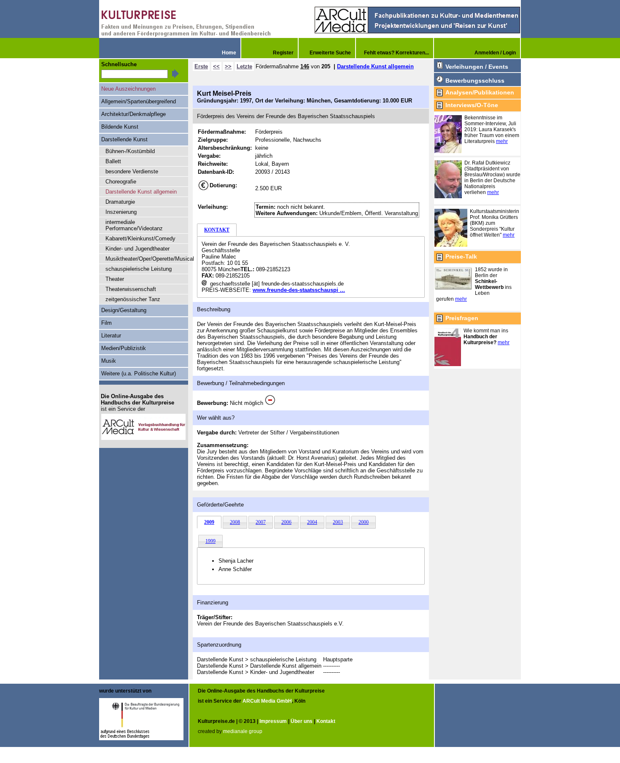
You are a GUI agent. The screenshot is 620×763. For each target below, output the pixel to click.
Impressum (273, 721)
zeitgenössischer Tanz (132, 299)
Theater (114, 279)
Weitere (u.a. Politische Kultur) (138, 373)
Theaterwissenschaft (130, 289)
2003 (338, 522)
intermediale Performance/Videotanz (134, 225)
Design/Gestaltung (123, 310)
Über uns (302, 721)
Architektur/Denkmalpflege (133, 114)
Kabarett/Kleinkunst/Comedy (140, 238)
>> (228, 66)
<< (216, 66)
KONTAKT (216, 230)
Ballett (113, 161)
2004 (312, 522)
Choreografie (120, 181)
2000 (364, 522)
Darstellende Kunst (124, 139)
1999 (210, 541)
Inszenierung (121, 212)
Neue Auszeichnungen (128, 89)
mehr (502, 141)
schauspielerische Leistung (138, 269)
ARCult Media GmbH (267, 701)
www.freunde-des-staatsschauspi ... (299, 290)
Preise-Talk (461, 256)
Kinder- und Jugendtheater (137, 248)
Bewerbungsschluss (474, 80)
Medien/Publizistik (123, 348)
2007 (261, 522)
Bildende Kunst (119, 127)
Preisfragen (461, 318)
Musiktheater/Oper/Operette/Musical (146, 259)
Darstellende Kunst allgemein (375, 66)
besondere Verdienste (131, 171)
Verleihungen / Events (476, 66)
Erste (201, 66)
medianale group (242, 731)
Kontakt (325, 721)
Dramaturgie (120, 202)
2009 (209, 522)
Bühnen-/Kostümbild (130, 151)
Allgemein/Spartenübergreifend (138, 101)
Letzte (244, 66)
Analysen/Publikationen (479, 92)
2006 (286, 522)
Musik (108, 361)
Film (106, 323)
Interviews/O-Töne (471, 105)
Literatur (111, 335)
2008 (235, 522)
